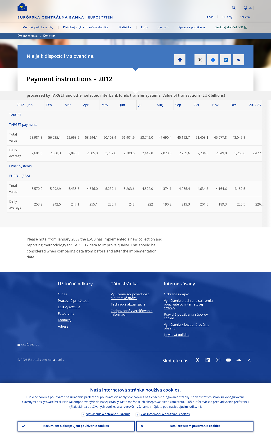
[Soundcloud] (238, 360)
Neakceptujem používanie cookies (195, 426)
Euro (144, 27)
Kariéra (245, 17)
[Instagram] (218, 360)
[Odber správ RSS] (249, 360)
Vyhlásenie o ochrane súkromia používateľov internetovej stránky (188, 304)
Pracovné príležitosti (73, 301)
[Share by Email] (238, 59)
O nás (209, 17)
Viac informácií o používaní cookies (165, 414)
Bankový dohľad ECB (229, 27)
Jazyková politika (176, 335)
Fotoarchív (66, 313)
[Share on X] (200, 59)
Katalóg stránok (30, 344)
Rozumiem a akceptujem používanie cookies (76, 426)
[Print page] (179, 59)
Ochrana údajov (176, 294)
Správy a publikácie (191, 27)
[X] (197, 360)
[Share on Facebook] (212, 59)
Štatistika (125, 27)
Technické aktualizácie (128, 304)
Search (234, 8)
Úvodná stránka (28, 36)
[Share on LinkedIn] (225, 59)
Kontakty (64, 320)
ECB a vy (226, 17)
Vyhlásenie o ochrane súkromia (108, 414)
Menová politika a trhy (37, 27)
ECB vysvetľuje (69, 307)
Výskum (163, 27)
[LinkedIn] (207, 360)
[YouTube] (228, 360)
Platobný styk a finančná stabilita (86, 27)
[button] (240, 8)
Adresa (63, 326)
